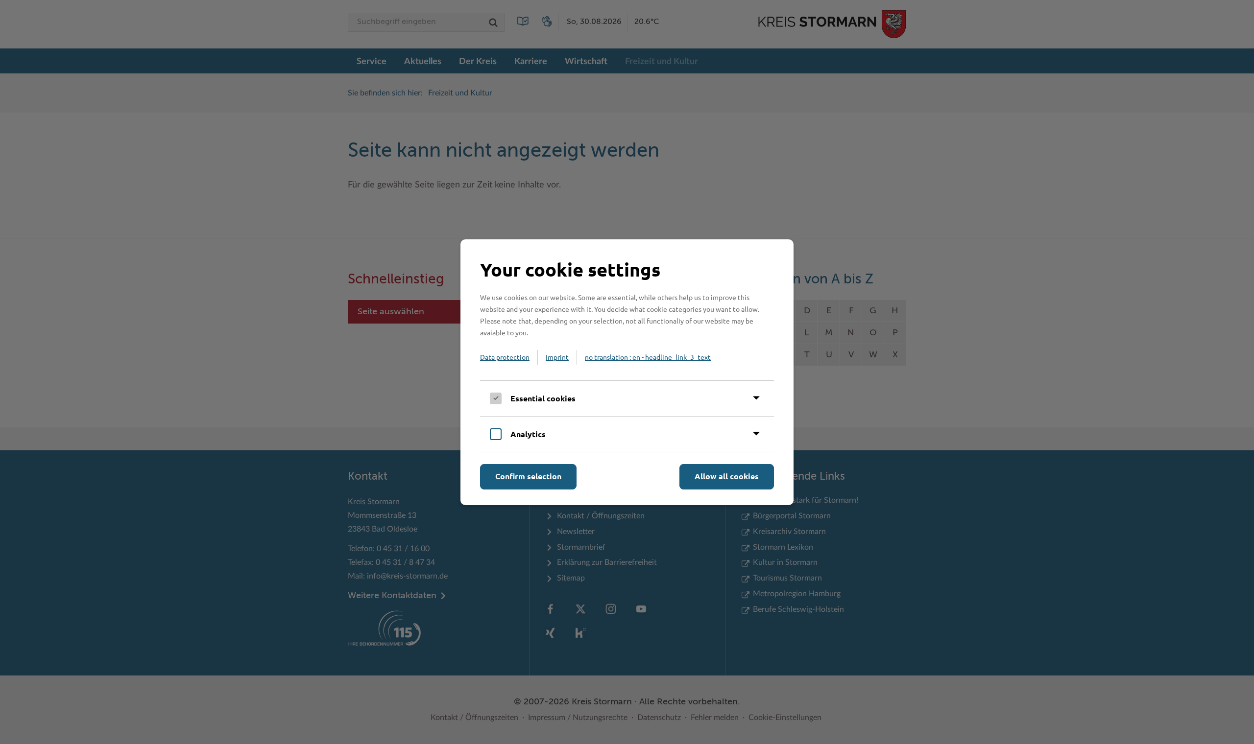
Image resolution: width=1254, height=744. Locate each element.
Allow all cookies (727, 476)
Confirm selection (528, 476)
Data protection (505, 356)
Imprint (557, 356)
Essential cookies (543, 398)
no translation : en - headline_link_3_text (648, 356)
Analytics (528, 434)
